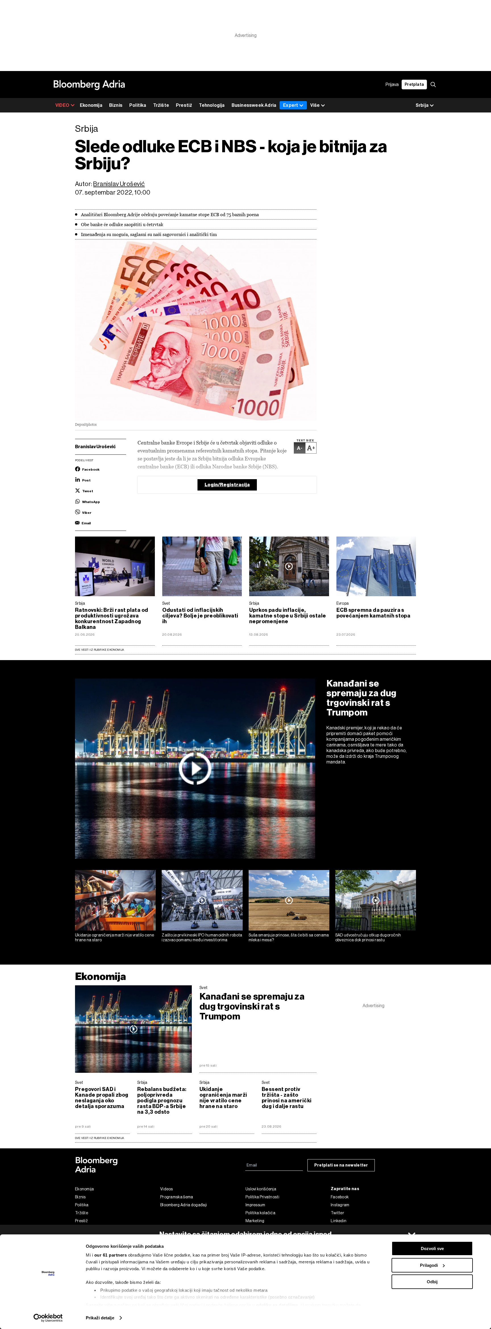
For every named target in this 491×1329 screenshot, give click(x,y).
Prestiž (184, 105)
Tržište (161, 105)
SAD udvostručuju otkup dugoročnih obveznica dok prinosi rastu (368, 937)
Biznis (115, 105)
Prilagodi (429, 1265)
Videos (166, 1189)
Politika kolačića (260, 1213)
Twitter (337, 1213)
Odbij (432, 1281)
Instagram (340, 1205)
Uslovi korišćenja (261, 1189)
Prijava (392, 84)
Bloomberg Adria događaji (183, 1205)
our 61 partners (110, 1255)
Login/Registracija (227, 484)
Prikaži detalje (100, 1317)
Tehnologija (211, 105)
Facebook (340, 1197)
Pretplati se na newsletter (341, 1165)
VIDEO (62, 105)
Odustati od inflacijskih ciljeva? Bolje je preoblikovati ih (200, 615)
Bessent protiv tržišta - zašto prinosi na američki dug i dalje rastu (286, 1097)
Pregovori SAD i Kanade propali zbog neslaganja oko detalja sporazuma (101, 1097)
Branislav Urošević (119, 183)
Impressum (255, 1205)
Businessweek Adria (254, 105)
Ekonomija (91, 105)
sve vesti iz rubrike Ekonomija (99, 1138)
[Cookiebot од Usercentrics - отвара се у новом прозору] (48, 1318)
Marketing (255, 1221)
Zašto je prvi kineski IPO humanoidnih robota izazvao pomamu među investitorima (202, 937)
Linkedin (338, 1221)
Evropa (342, 603)
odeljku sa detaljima (277, 1305)
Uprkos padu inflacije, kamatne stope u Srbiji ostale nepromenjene (287, 615)
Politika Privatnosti (262, 1197)
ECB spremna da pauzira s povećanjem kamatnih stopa (373, 613)
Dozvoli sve (432, 1248)
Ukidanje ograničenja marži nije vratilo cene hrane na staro (114, 937)
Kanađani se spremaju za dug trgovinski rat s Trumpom (361, 698)
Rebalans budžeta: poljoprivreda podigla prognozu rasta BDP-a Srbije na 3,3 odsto (162, 1100)
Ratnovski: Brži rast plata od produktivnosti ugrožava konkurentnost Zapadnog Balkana (111, 618)
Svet (166, 603)
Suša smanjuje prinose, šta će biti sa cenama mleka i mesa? (289, 937)
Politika (137, 105)
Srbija (80, 603)
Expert (290, 105)
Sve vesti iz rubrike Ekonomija (99, 649)
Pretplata (414, 84)
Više (315, 105)
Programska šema (176, 1197)
